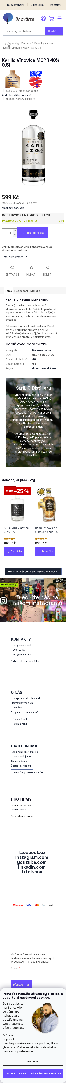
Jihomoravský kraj (44, 368)
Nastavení (33, 1061)
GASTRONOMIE (24, 746)
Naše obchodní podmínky (25, 661)
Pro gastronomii (15, 4)
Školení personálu (21, 766)
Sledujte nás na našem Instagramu (37, 600)
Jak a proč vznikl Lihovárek (25, 698)
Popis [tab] (8, 290)
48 (34, 359)
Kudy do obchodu (22, 645)
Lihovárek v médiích (22, 703)
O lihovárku (37, 4)
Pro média (16, 707)
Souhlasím (33, 1074)
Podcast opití (20, 719)
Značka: (20, 98)
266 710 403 (19, 650)
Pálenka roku (20, 724)
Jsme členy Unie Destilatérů (28, 772)
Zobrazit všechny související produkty (33, 571)
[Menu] (59, 18)
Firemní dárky (18, 809)
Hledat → (53, 31)
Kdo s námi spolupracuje (24, 752)
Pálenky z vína (41, 350)
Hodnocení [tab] (21, 290)
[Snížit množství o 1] (15, 235)
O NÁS (16, 692)
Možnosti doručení (13, 207)
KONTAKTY (21, 639)
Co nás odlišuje (19, 761)
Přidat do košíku (35, 232)
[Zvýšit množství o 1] (15, 231)
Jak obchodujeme (21, 756)
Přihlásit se (21, 984)
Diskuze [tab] (35, 290)
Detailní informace (13, 256)
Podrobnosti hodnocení (16, 95)
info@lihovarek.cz (23, 654)
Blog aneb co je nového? (24, 712)
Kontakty (55, 4)
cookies (18, 1027)
